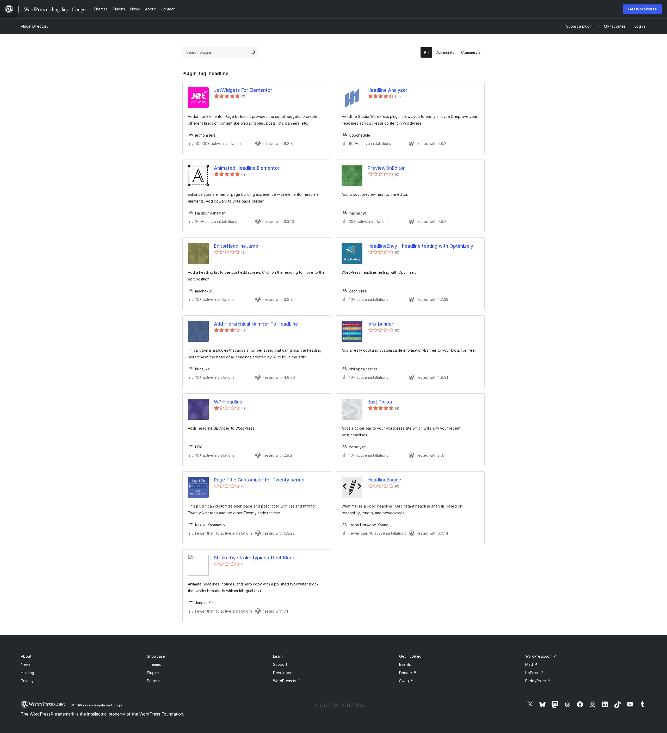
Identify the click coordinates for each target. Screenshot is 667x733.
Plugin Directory (34, 26)
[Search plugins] (253, 52)
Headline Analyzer (387, 90)
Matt (531, 664)
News (25, 664)
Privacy (27, 681)
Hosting (27, 672)
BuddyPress (538, 681)
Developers (283, 672)
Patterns (154, 681)
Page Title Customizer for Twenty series (259, 479)
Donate (407, 672)
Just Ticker (380, 402)
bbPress (534, 672)
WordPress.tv (287, 681)
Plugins (153, 672)
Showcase (156, 656)
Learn (278, 656)
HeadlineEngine (384, 479)
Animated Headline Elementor (247, 168)
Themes (154, 664)
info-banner (380, 324)
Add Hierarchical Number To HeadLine (256, 324)
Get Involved (410, 656)
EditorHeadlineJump (236, 246)
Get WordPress (642, 9)
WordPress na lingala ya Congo (96, 705)
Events (405, 664)
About (26, 656)
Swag (406, 681)
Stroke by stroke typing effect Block (254, 557)
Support (280, 664)
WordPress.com (541, 656)
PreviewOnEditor (386, 168)
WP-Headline (228, 402)
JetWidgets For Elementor (243, 90)
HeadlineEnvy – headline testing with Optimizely (420, 246)
